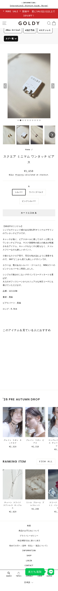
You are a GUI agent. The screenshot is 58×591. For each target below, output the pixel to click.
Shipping (19, 175)
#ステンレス (45, 30)
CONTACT (29, 565)
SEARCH (9, 576)
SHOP (29, 556)
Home (27, 150)
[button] (9, 134)
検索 (29, 526)
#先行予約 (29, 30)
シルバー (19, 192)
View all (46, 461)
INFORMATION (29, 551)
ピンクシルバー (29, 201)
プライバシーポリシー (29, 536)
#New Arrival (13, 30)
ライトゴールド (36, 192)
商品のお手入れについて (29, 531)
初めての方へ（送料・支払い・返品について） (29, 546)
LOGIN (29, 561)
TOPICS (18, 576)
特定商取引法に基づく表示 (29, 541)
